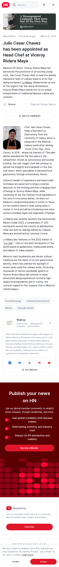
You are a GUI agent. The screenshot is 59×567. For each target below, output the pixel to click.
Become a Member (29, 448)
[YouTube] (49, 363)
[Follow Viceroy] (50, 323)
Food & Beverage (27, 36)
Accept (43, 562)
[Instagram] (39, 363)
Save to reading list (31, 116)
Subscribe (29, 527)
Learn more (27, 555)
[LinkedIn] (10, 363)
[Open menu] (53, 5)
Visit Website (31, 370)
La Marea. (27, 82)
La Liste (8, 243)
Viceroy (12, 104)
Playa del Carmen (39, 104)
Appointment (9, 36)
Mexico (52, 104)
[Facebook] (19, 363)
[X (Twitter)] (29, 363)
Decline (15, 562)
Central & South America (38, 301)
